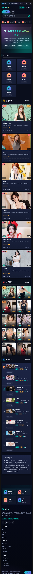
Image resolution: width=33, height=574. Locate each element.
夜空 (4, 152)
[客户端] (30, 3)
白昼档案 (5, 210)
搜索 (3, 534)
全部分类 (4, 532)
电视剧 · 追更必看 (6, 546)
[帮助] (28, 3)
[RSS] (9, 522)
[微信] (6, 522)
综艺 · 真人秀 (5, 549)
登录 (7, 12)
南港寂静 (5, 269)
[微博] (3, 522)
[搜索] (28, 15)
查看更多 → (27, 101)
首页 (23, 7)
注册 (13, 12)
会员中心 (4, 537)
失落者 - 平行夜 (7, 239)
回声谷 (4, 181)
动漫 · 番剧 (4, 551)
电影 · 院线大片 (6, 544)
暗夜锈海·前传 (7, 123)
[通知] (26, 3)
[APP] (12, 522)
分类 (29, 7)
